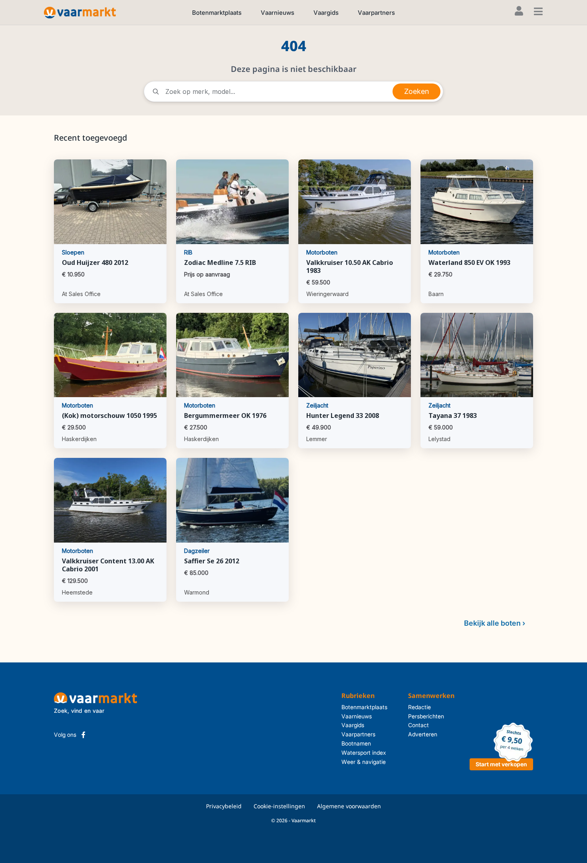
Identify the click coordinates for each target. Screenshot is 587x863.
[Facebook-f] (83, 735)
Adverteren (422, 734)
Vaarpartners (376, 12)
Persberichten (426, 716)
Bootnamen (356, 743)
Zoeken (416, 91)
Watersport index (363, 752)
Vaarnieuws (277, 12)
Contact (418, 725)
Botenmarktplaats (217, 12)
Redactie (419, 707)
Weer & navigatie (363, 761)
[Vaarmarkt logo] (80, 12)
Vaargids (326, 12)
